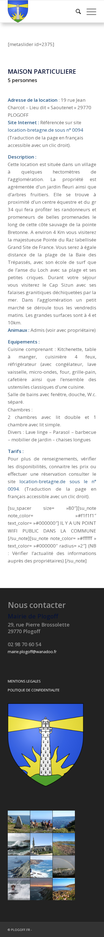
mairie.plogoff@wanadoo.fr (32, 651)
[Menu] (88, 11)
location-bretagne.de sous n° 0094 (45, 130)
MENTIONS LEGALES (24, 681)
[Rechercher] (75, 11)
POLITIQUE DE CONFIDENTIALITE (34, 690)
